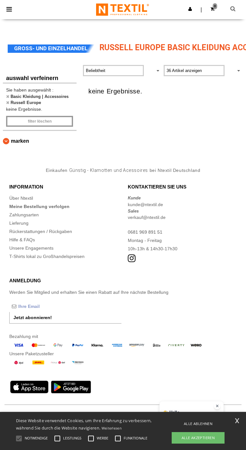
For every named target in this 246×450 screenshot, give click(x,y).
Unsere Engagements (31, 248)
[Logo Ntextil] (122, 9)
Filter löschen (40, 121)
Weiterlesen (112, 428)
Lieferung (19, 223)
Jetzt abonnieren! (32, 317)
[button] (190, 9)
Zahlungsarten (24, 214)
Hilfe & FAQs (22, 239)
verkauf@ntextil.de (147, 217)
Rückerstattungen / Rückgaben (40, 231)
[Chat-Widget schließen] (217, 406)
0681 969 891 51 (145, 232)
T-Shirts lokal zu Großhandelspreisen (47, 256)
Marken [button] (20, 141)
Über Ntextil (21, 198)
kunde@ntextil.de (145, 204)
